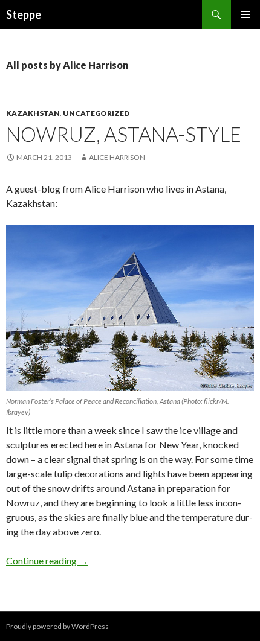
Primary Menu (245, 14)
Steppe (23, 14)
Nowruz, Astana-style (123, 134)
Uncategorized (96, 113)
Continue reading (47, 560)
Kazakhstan (33, 113)
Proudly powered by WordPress (57, 626)
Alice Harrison (117, 157)
